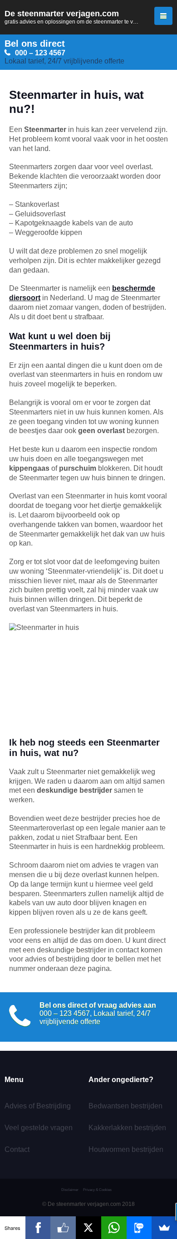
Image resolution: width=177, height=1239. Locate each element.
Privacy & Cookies (97, 1190)
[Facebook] (38, 1227)
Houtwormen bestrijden (125, 1149)
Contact (17, 1149)
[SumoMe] (164, 1227)
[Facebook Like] (63, 1227)
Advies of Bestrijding (38, 1106)
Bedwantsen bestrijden (125, 1106)
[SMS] (139, 1227)
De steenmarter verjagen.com (88, 17)
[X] (88, 1227)
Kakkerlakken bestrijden (127, 1128)
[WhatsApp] (114, 1227)
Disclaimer (70, 1190)
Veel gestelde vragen (39, 1128)
